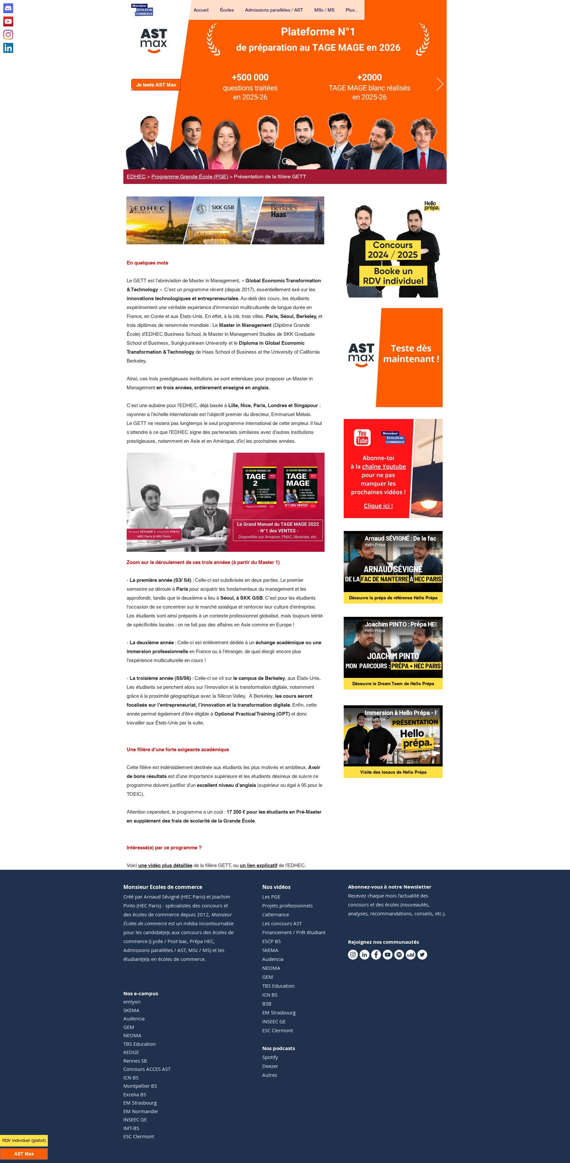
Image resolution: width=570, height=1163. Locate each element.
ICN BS (131, 1077)
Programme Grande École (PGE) (189, 176)
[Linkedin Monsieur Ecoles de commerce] (8, 48)
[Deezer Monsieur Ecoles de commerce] (411, 955)
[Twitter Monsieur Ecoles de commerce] (422, 955)
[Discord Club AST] (8, 8)
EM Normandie (140, 1111)
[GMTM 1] (226, 541)
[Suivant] (440, 84)
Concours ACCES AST (147, 1069)
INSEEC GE (135, 1119)
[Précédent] (130, 84)
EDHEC (136, 176)
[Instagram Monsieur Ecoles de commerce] (8, 35)
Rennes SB (135, 1060)
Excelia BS (134, 1094)
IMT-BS (131, 1128)
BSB (266, 1003)
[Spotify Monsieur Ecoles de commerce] (399, 955)
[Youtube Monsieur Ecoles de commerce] (8, 21)
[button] (227, 10)
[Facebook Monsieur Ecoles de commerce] (376, 955)
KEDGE (131, 1052)
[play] (429, 401)
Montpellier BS (140, 1085)
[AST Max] (285, 161)
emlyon (132, 1001)
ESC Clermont (138, 1136)
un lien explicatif (258, 865)
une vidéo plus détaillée (165, 865)
